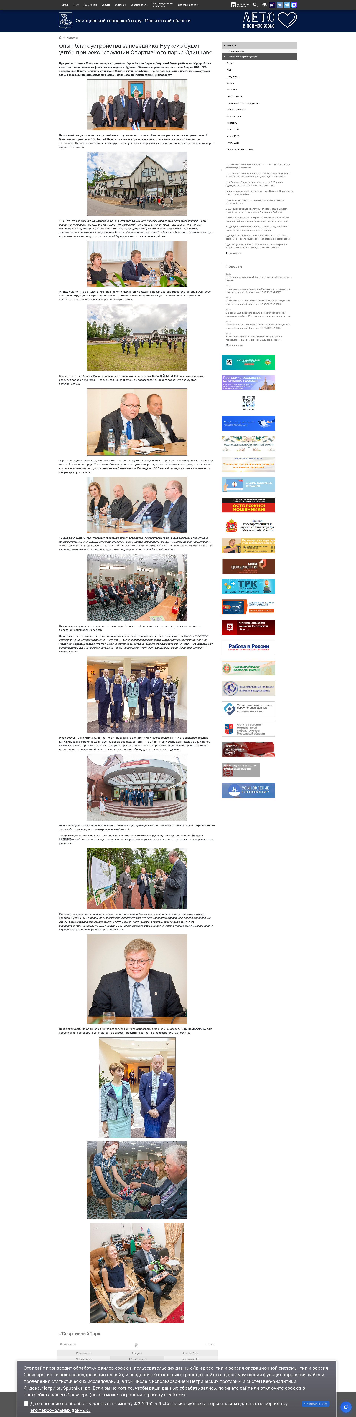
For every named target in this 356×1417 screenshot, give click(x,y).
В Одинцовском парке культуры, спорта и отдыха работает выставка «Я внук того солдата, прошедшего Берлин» (258, 175)
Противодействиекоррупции (162, 4)
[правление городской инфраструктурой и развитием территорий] (248, 464)
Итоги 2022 (233, 129)
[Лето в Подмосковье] (249, 20)
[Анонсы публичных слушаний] (248, 484)
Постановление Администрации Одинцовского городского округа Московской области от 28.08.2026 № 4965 (258, 326)
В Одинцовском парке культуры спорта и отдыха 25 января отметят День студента (258, 166)
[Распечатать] (137, 1345)
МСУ (76, 4)
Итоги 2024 (233, 142)
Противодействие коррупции (242, 103)
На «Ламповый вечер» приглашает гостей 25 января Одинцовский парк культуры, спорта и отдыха (255, 184)
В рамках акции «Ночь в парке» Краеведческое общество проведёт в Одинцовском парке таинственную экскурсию (257, 219)
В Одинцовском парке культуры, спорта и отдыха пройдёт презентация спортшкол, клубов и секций (257, 228)
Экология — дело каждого (241, 149)
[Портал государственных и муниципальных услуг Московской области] (248, 525)
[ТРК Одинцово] (248, 586)
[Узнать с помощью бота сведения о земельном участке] (248, 362)
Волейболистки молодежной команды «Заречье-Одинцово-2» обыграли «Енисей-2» (260, 193)
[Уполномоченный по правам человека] (248, 688)
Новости (72, 37)
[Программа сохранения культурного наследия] (248, 382)
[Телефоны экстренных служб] (248, 749)
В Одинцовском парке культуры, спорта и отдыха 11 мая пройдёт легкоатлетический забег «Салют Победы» (256, 210)
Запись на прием (188, 4)
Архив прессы (236, 51)
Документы (90, 4)
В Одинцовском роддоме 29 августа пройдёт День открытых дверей (259, 279)
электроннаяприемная (243, 5)
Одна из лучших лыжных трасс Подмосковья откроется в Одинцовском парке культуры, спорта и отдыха (256, 246)
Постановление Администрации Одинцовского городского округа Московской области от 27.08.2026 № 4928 (258, 302)
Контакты (232, 122)
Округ (64, 4)
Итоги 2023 (233, 136)
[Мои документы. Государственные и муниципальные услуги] (248, 566)
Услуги (106, 4)
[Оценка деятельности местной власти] (248, 443)
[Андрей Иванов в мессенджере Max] (294, 5)
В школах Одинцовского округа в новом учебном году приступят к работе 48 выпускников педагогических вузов (258, 314)
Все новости (236, 345)
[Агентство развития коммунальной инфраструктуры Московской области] (248, 729)
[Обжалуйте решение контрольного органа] (248, 423)
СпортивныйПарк (81, 1333)
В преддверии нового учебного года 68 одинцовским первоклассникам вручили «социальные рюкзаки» (255, 338)
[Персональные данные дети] (248, 708)
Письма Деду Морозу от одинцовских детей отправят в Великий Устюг (255, 201)
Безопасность (138, 4)
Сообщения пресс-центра (243, 56)
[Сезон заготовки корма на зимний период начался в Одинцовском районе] (191, 1359)
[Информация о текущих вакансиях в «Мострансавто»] (248, 545)
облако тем (235, 253)
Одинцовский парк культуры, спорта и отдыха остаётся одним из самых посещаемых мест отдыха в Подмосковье (258, 237)
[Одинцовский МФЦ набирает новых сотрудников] (83, 1359)
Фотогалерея (234, 116)
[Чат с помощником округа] (346, 1407)
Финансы (120, 4)
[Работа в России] (248, 647)
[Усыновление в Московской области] (248, 790)
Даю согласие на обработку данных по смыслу (159, 1407)
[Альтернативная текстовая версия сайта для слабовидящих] (264, 5)
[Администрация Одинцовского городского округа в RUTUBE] (272, 5)
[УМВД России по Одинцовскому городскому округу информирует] (248, 505)
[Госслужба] (248, 403)
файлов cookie (113, 1367)
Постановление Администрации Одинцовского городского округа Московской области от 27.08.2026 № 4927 (258, 291)
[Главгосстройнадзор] (248, 668)
